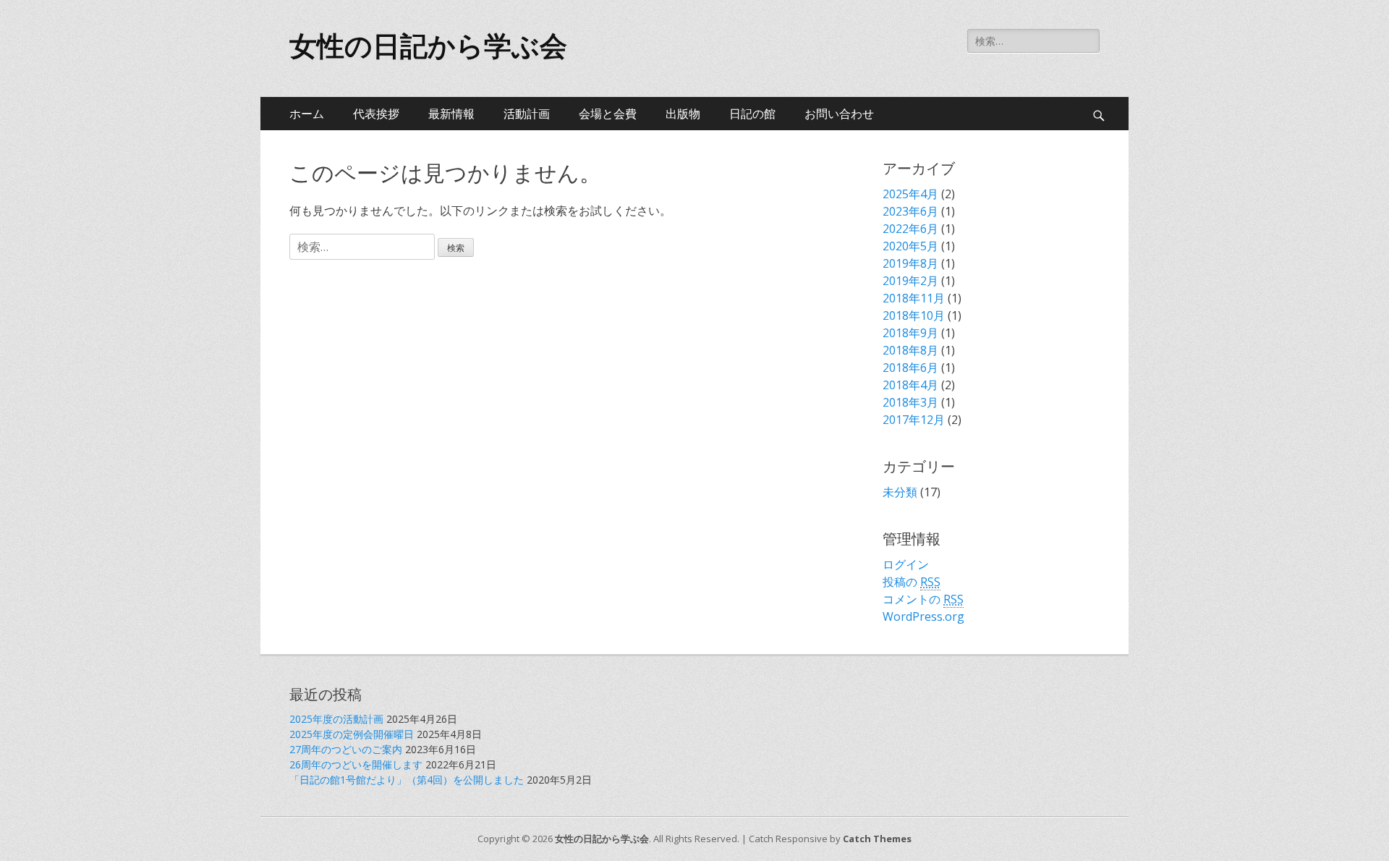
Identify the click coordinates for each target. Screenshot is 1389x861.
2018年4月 (910, 385)
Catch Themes (877, 838)
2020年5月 (910, 246)
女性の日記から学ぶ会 (428, 46)
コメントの (923, 599)
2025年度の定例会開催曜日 (351, 734)
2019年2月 (910, 281)
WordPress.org (923, 616)
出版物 (683, 114)
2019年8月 (910, 263)
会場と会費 (608, 114)
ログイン (906, 564)
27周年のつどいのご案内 (345, 749)
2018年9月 (910, 333)
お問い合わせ (839, 114)
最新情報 (451, 114)
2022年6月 (910, 229)
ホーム (306, 114)
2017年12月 (914, 420)
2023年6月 (910, 211)
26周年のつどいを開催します (355, 764)
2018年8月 (910, 350)
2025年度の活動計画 (336, 719)
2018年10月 (914, 315)
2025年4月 (910, 194)
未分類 (900, 492)
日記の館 (752, 114)
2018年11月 (914, 298)
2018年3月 (910, 402)
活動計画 (527, 114)
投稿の (911, 582)
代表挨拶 (376, 114)
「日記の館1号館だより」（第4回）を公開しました (406, 779)
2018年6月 (910, 368)
